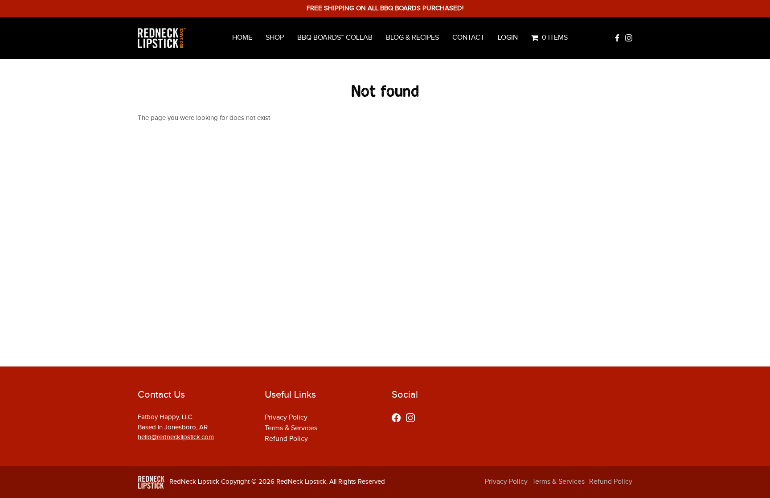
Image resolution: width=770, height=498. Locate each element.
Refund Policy (286, 439)
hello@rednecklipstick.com (176, 437)
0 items (555, 37)
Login (508, 37)
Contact (468, 37)
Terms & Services (291, 428)
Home (242, 37)
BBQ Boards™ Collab (335, 37)
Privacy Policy (286, 417)
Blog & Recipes (412, 37)
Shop (275, 37)
